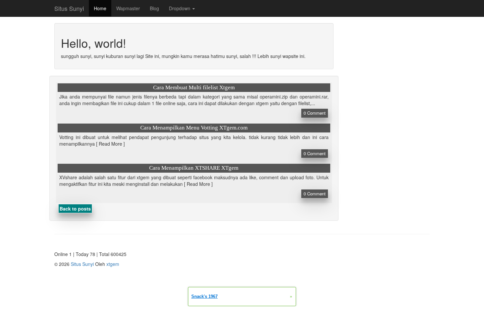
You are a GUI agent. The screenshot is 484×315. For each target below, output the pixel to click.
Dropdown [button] (180, 8)
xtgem (112, 264)
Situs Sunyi (69, 8)
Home (100, 8)
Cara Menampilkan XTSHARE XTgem (193, 168)
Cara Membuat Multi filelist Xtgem (194, 87)
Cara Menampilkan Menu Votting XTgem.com (194, 128)
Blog (154, 8)
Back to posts (75, 208)
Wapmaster (128, 8)
